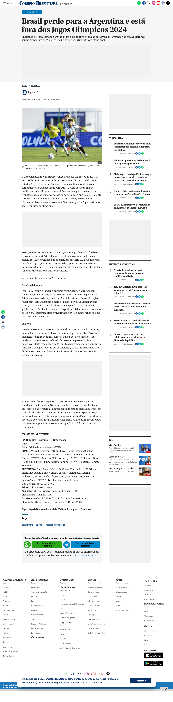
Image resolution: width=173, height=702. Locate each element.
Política (5, 592)
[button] (103, 682)
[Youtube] (158, 4)
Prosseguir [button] (141, 680)
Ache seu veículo (122, 583)
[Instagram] (154, 4)
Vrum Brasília (149, 599)
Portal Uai (147, 635)
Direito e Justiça (9, 619)
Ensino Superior (37, 587)
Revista (147, 611)
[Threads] (168, 4)
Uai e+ (146, 640)
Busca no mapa (93, 592)
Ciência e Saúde (8, 624)
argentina (28, 524)
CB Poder (147, 595)
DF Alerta (147, 586)
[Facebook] (144, 4)
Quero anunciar (65, 590)
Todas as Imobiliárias (95, 628)
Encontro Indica (149, 620)
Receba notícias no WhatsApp (46, 544)
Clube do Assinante (66, 643)
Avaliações (120, 597)
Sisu (32, 619)
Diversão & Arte (9, 610)
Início (24, 86)
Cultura (34, 610)
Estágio (34, 597)
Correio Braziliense (14, 579)
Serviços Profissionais (67, 613)
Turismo (6, 642)
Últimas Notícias (37, 606)
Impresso (65, 622)
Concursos (37, 637)
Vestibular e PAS (37, 615)
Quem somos (8, 647)
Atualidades (148, 616)
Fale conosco (36, 633)
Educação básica (37, 583)
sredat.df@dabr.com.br (85, 555)
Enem (33, 601)
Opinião (6, 628)
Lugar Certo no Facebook (97, 624)
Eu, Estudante (39, 579)
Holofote (6, 633)
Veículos (62, 599)
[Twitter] (149, 4)
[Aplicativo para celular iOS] (153, 655)
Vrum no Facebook (122, 610)
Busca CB (63, 639)
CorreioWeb (67, 579)
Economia (6, 601)
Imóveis (62, 595)
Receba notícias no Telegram (85, 544)
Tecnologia (7, 638)
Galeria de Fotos (94, 619)
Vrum (119, 579)
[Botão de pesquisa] (15, 3)
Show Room (92, 610)
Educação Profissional (39, 624)
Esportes (35, 86)
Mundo (5, 606)
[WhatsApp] (139, 4)
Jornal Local (148, 590)
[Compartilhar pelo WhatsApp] (142, 154)
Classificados (67, 587)
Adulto (62, 609)
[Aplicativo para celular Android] (153, 664)
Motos (118, 606)
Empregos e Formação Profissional (72, 604)
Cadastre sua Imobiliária (96, 633)
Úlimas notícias (93, 601)
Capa (5, 583)
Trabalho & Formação (39, 592)
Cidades (6, 587)
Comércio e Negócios (67, 618)
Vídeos (118, 601)
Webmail (63, 583)
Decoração (92, 615)
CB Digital (63, 634)
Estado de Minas (150, 631)
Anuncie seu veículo (123, 587)
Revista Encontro (154, 603)
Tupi (145, 644)
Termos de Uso (8, 656)
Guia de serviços (94, 606)
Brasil (40, 524)
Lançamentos (93, 597)
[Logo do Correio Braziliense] (38, 3)
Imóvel (92, 579)
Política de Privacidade (11, 651)
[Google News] (163, 4)
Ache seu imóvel (94, 583)
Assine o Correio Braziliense (70, 648)
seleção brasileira (56, 524)
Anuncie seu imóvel (95, 587)
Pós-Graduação (37, 628)
